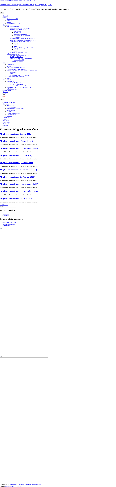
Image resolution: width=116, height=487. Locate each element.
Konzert (9, 111)
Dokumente (13, 72)
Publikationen (7, 79)
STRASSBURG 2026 (9, 102)
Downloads (17, 37)
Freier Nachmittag (11, 114)
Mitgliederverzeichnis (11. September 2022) (19, 184)
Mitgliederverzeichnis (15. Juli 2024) (16, 155)
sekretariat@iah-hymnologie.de (13, 486)
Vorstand (9, 20)
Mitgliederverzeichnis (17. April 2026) (16, 141)
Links (11, 73)
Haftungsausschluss (9, 224)
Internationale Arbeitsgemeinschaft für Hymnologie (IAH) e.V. (26, 5)
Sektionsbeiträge (18, 32)
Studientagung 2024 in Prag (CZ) (19, 29)
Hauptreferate (17, 31)
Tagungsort (6, 117)
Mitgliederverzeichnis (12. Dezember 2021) (19, 191)
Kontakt (5, 92)
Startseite (5, 16)
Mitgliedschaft (7, 90)
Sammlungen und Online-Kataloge (16, 69)
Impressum (6, 225)
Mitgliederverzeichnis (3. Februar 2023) (17, 177)
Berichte (16, 44)
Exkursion (9, 116)
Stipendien (6, 120)
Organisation (6, 123)
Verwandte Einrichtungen (13, 23)
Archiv (9, 22)
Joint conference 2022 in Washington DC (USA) (23, 40)
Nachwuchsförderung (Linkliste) (15, 76)
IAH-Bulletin (10, 81)
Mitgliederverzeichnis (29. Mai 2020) (16, 198)
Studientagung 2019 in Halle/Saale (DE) (21, 41)
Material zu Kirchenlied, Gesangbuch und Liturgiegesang (22, 70)
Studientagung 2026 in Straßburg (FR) (20, 28)
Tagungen (6, 25)
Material (5, 63)
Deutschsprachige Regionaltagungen (20, 55)
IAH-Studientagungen (13, 26)
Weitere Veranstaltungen (20, 34)
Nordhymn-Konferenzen (16, 61)
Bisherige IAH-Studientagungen (19, 52)
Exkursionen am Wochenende (22, 35)
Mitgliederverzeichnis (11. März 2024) (16, 162)
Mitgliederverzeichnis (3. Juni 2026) (16, 134)
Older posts (4, 205)
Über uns (5, 17)
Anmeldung (6, 122)
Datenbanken (10, 64)
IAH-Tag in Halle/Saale (16, 57)
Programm (6, 104)
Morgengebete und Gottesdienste (15, 108)
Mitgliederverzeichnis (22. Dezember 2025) (19, 148)
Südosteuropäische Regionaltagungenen (21, 58)
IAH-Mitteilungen (11, 89)
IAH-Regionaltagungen (13, 54)
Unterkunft (6, 119)
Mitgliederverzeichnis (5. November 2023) (18, 170)
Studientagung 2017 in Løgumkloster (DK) (21, 48)
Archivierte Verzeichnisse (20, 86)
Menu (2, 13)
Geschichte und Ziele (12, 19)
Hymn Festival (11, 110)
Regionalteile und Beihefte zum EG (19, 75)
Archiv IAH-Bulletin (15, 82)
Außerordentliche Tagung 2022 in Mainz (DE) (22, 38)
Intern (5, 93)
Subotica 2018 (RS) (19, 60)
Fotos (15, 46)
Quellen (9, 66)
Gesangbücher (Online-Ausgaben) (16, 67)
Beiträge (16, 43)
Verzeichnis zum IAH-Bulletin (18, 84)
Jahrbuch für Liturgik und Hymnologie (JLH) (19, 87)
